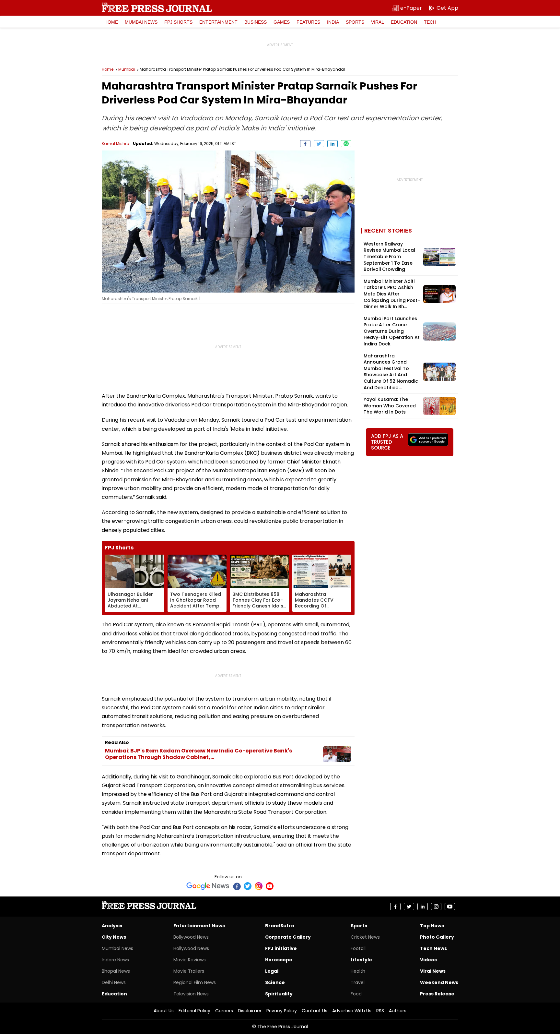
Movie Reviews (189, 959)
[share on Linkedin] (332, 143)
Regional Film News (194, 982)
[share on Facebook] (305, 143)
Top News (432, 925)
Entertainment (218, 22)
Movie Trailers (188, 971)
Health (358, 971)
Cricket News (365, 937)
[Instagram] (258, 886)
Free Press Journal (157, 7)
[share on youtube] (450, 906)
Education (404, 22)
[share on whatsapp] (346, 143)
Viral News (433, 971)
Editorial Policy (194, 1010)
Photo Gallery (437, 937)
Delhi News (114, 982)
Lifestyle (361, 959)
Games (282, 22)
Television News (191, 994)
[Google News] (207, 886)
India (333, 22)
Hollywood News (191, 948)
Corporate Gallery (288, 937)
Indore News (115, 959)
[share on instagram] (436, 906)
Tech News (433, 948)
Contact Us (314, 1010)
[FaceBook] (236, 886)
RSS (380, 1010)
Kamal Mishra (115, 143)
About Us (164, 1010)
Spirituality (279, 994)
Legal (271, 971)
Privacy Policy (281, 1010)
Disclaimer (250, 1010)
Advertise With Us (351, 1010)
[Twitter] (247, 886)
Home (111, 22)
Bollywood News (191, 937)
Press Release (437, 994)
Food (356, 994)
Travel (358, 982)
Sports (355, 22)
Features (308, 22)
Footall (358, 948)
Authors (397, 1010)
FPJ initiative (281, 948)
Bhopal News (116, 971)
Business (255, 22)
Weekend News (439, 982)
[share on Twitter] (319, 143)
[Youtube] (270, 886)
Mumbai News (141, 22)
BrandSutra (279, 925)
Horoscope (278, 959)
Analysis (112, 925)
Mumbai (126, 69)
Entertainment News (199, 925)
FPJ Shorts (178, 22)
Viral (377, 22)
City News (114, 937)
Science (275, 982)
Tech (430, 22)
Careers (224, 1010)
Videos (428, 959)
